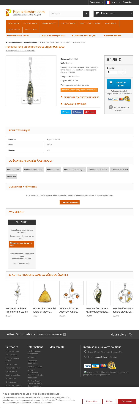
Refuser (109, 401)
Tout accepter (127, 401)
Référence (65, 59)
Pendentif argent (53, 169)
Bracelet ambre (49, 23)
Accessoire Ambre (13, 386)
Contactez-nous (96, 2)
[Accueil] (6, 42)
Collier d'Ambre (30, 23)
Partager (77, 112)
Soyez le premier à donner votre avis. (20, 51)
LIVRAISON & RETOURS (74, 104)
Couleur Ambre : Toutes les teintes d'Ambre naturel (35, 383)
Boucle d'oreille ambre (90, 23)
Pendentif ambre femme (98, 169)
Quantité (110, 68)
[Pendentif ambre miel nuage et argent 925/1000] (45, 293)
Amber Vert (11, 176)
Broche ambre (12, 382)
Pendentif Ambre (68, 23)
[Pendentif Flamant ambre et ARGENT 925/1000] (125, 293)
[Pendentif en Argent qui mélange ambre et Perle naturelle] (98, 293)
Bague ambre (111, 23)
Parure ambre (31, 30)
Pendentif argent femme (33, 169)
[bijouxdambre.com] (25, 13)
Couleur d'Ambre (13, 375)
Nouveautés (13, 23)
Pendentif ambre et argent (74, 169)
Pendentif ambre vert (119, 169)
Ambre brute (11, 378)
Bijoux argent (14, 30)
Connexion (127, 2)
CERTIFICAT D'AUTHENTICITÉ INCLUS (80, 97)
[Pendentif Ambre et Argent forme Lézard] (18, 293)
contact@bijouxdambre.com (106, 357)
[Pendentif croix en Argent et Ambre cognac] (71, 293)
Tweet (66, 112)
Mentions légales (35, 367)
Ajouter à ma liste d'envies (121, 108)
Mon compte (57, 347)
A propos (31, 357)
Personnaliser (91, 401)
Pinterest (90, 112)
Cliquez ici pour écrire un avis (21, 244)
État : (63, 63)
